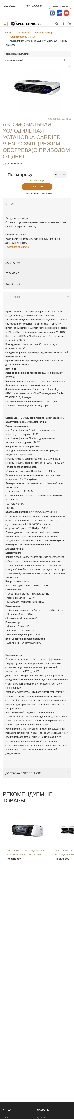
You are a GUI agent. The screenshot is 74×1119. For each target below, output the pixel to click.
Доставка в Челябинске (23, 773)
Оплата (10, 203)
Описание (13, 296)
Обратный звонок (60, 7)
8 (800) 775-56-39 (33, 6)
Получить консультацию (37, 194)
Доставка (12, 262)
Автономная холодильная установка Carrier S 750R (25, 852)
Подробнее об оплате (17, 247)
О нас (6, 1117)
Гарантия (12, 273)
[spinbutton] (60, 174)
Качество (12, 284)
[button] (64, 174)
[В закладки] (69, 66)
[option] (37, 87)
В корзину (37, 187)
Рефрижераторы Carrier (16, 54)
